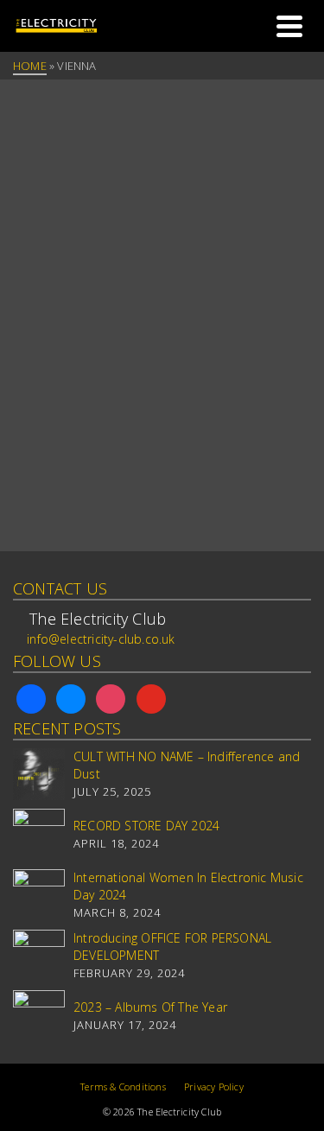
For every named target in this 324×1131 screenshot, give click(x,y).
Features (44, 230)
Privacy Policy (214, 1086)
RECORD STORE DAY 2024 (146, 825)
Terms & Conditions (123, 1086)
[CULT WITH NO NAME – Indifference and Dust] (39, 774)
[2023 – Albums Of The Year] (39, 1016)
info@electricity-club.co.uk (101, 639)
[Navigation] (289, 26)
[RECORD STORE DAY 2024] (39, 835)
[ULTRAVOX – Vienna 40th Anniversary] (162, 157)
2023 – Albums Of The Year (150, 1007)
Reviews (118, 230)
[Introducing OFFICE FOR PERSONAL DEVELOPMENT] (39, 956)
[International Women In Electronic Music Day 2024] (39, 895)
